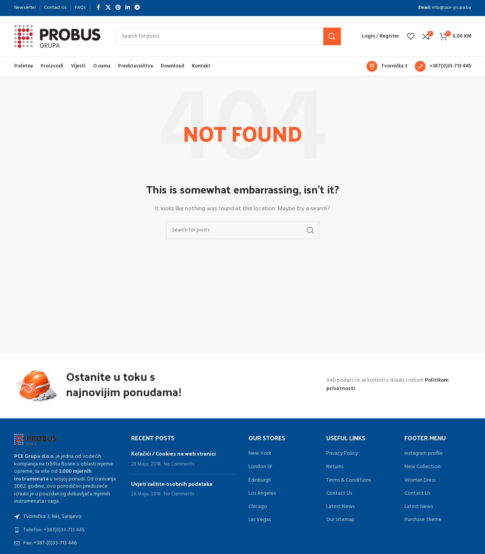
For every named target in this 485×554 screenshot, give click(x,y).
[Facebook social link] (98, 7)
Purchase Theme (423, 520)
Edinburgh (259, 480)
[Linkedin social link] (127, 7)
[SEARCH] (332, 36)
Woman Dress (420, 480)
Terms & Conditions (348, 480)
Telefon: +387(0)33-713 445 (54, 530)
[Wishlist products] (410, 36)
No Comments (179, 464)
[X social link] (108, 7)
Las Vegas (259, 520)
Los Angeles (262, 493)
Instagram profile (423, 453)
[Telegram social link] (137, 7)
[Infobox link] (387, 66)
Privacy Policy (342, 453)
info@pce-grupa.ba (451, 7)
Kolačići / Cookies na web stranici (173, 453)
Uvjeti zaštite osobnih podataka (171, 483)
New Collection (422, 467)
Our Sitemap (340, 520)
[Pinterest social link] (118, 7)
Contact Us (339, 493)
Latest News (340, 507)
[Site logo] (57, 36)
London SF (260, 467)
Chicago (257, 507)
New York (259, 453)
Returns (335, 467)
